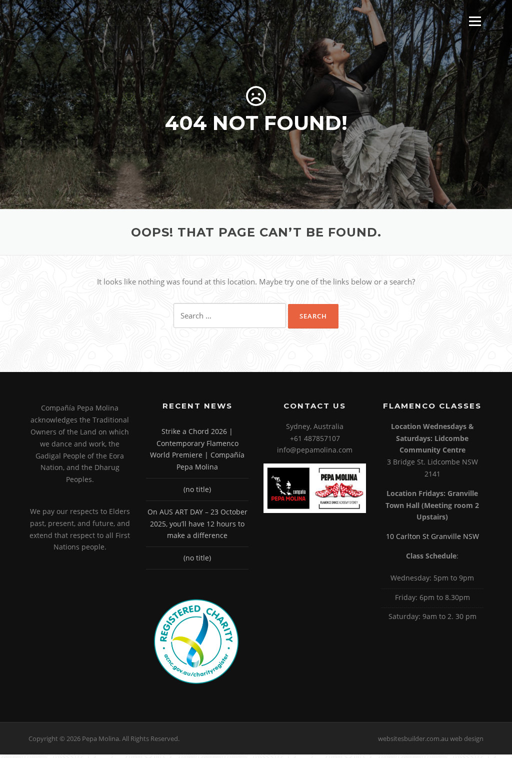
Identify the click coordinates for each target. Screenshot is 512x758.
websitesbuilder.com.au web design (431, 738)
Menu (475, 21)
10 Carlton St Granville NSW (432, 536)
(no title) (197, 489)
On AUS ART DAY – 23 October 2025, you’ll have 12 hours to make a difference (198, 523)
